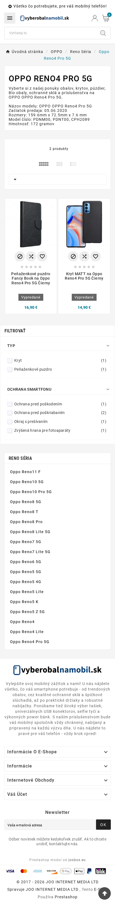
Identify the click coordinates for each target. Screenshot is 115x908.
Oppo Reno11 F (25, 472)
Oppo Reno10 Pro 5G (31, 492)
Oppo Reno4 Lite (27, 631)
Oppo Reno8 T (24, 512)
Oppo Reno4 (22, 621)
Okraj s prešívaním (60, 421)
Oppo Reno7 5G (25, 542)
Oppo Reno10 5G (27, 482)
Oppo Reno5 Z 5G (27, 611)
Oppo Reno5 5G (25, 572)
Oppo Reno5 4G (25, 582)
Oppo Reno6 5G (25, 562)
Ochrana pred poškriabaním (60, 412)
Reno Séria (20, 458)
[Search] (103, 33)
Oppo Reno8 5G (25, 502)
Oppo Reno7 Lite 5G (30, 552)
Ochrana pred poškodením (60, 404)
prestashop (66, 897)
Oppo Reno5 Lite (27, 592)
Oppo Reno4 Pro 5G (29, 641)
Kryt (60, 360)
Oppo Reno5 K (24, 602)
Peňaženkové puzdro (60, 369)
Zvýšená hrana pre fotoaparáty (60, 430)
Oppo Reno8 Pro (26, 522)
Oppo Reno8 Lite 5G (30, 532)
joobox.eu (77, 860)
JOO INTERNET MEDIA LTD (52, 889)
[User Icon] (95, 18)
